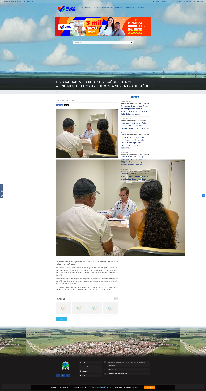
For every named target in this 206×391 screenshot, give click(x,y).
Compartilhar (60, 105)
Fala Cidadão (84, 12)
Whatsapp (75, 105)
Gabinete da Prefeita (107, 7)
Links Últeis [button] (141, 7)
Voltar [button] (62, 319)
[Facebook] (1, 186)
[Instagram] (1, 195)
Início (82, 7)
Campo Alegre (119, 7)
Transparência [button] (112, 12)
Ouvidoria (103, 12)
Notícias (65, 92)
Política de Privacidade (99, 387)
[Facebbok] (58, 375)
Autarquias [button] (88, 7)
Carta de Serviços (94, 12)
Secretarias (97, 7)
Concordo (150, 387)
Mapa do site (122, 12)
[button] (62, 26)
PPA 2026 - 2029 (132, 12)
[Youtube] (1, 191)
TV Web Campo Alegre (130, 7)
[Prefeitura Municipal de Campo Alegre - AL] (67, 9)
